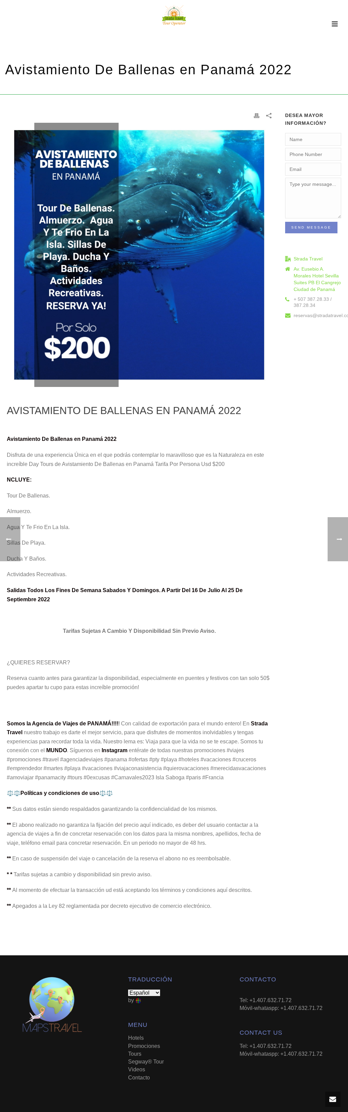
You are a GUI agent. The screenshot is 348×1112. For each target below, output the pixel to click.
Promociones (224, 88)
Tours (134, 1054)
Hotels (136, 1038)
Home (199, 88)
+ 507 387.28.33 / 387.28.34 (313, 302)
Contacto (139, 1077)
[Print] (256, 115)
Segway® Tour (146, 1062)
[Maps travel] (174, 15)
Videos (136, 1069)
